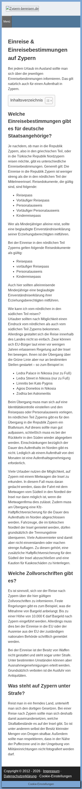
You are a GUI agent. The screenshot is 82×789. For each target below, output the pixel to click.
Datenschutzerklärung (20, 776)
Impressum (51, 771)
